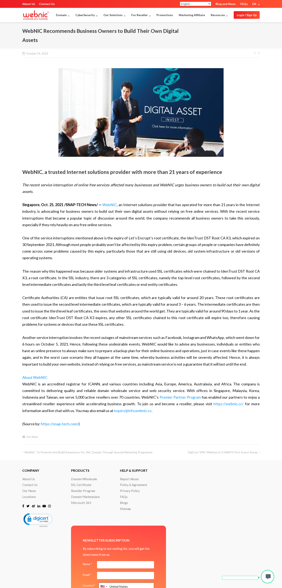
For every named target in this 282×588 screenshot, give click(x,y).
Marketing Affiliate (192, 15)
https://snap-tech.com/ (59, 424)
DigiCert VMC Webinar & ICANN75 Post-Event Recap (223, 452)
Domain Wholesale (84, 479)
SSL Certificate (81, 485)
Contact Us (47, 4)
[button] (37, 519)
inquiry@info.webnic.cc (133, 410)
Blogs (124, 503)
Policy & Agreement (133, 485)
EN (254, 4)
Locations (29, 497)
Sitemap (125, 509)
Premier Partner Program (180, 397)
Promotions (164, 15)
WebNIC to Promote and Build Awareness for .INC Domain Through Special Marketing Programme (88, 452)
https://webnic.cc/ (228, 404)
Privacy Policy (130, 491)
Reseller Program (83, 491)
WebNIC (109, 204)
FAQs (244, 4)
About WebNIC (34, 377)
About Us (28, 4)
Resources (218, 15)
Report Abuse (129, 479)
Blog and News (226, 4)
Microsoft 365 (81, 503)
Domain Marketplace (85, 497)
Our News (32, 436)
